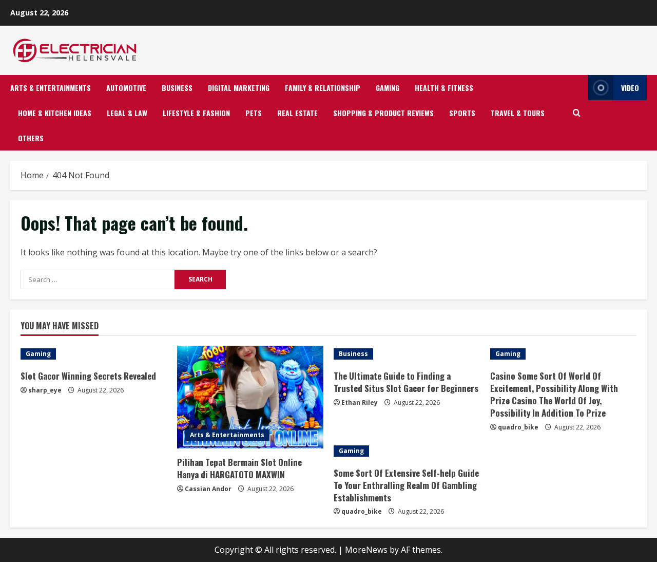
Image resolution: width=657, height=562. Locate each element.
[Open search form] (577, 113)
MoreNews (366, 549)
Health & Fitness (444, 87)
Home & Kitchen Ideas (54, 112)
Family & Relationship (322, 87)
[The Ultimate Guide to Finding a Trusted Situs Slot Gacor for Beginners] (407, 354)
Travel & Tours (518, 112)
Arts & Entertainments (50, 87)
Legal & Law (127, 112)
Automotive (126, 87)
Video (630, 87)
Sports (462, 112)
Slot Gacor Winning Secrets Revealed (88, 375)
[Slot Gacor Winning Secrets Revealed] (94, 354)
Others (31, 138)
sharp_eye (45, 390)
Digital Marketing (238, 87)
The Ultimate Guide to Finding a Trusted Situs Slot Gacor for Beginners (406, 382)
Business (177, 87)
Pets (253, 112)
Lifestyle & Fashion (196, 112)
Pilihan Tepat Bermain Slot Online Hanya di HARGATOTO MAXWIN (239, 468)
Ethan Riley (359, 402)
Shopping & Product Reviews (383, 112)
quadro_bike (518, 427)
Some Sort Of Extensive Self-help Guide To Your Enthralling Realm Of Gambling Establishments (406, 485)
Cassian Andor (208, 488)
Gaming (387, 87)
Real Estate (297, 112)
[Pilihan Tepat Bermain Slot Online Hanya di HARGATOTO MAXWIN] (250, 397)
